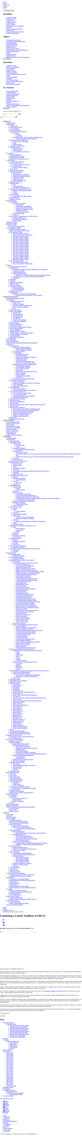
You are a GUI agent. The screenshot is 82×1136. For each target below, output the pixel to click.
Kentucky (18, 659)
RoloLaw (8, 27)
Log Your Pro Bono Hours (16, 557)
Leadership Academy (21, 360)
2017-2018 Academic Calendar (21, 246)
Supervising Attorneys (15, 682)
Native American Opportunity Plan (25, 361)
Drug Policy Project (21, 586)
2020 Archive (9, 1061)
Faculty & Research (8, 420)
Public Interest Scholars (22, 358)
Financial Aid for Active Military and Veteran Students (26, 409)
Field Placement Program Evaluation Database (21, 792)
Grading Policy (13, 881)
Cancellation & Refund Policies (21, 187)
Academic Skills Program (12, 94)
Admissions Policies (18, 179)
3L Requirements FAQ (18, 288)
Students (15, 522)
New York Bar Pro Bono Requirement (19, 732)
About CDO (9, 815)
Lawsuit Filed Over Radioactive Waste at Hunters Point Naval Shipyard (31, 471)
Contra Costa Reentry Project (23, 581)
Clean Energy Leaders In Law (23, 577)
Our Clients (19, 482)
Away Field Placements (16, 781)
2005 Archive (9, 1083)
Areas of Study (10, 124)
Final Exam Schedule (11, 77)
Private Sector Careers (15, 824)
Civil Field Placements (15, 778)
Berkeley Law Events (11, 45)
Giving (5, 6)
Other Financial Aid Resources (17, 407)
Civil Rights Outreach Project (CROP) (25, 631)
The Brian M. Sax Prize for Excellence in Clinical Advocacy (25, 548)
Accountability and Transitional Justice (26, 495)
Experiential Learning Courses (14, 735)
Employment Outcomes (12, 900)
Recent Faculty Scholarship (13, 427)
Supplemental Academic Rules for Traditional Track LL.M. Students (30, 269)
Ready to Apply (17, 302)
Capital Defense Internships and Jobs (25, 449)
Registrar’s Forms (14, 283)
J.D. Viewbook (16, 318)
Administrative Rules (15, 789)
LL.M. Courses (13, 169)
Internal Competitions (15, 742)
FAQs (14, 308)
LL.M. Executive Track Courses (21, 164)
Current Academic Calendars (17, 161)
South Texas (19, 667)
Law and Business (14, 128)
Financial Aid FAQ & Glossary (17, 398)
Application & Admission (16, 171)
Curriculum (16, 133)
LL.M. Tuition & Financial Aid (17, 380)
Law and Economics (15, 147)
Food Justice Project (21, 591)
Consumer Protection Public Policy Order (26, 580)
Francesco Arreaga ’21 (18, 720)
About (14, 527)
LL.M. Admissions (11, 338)
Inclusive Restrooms (11, 106)
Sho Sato (12, 1048)
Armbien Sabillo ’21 (18, 722)
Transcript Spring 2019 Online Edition (19, 1031)
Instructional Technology (12, 51)
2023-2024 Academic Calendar (21, 237)
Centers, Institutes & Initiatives (14, 435)
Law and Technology (15, 130)
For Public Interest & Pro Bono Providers (20, 733)
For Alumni (9, 889)
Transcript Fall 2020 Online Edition (19, 1027)
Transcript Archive (11, 1024)
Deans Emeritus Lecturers (12, 426)
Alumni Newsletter (11, 1085)
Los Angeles (19, 663)
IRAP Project (16, 689)
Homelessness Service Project (23, 597)
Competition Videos (15, 771)
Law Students (13, 795)
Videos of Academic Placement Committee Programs (23, 899)
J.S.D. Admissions (11, 340)
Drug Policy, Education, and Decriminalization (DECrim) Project (29, 698)
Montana (18, 664)
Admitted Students (14, 183)
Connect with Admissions (16, 311)
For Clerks (15, 866)
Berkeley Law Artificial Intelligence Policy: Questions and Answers (33, 275)
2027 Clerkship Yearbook (22, 861)
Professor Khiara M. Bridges (20, 726)
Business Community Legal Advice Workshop (27, 573)
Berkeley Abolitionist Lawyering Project (26, 627)
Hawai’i (18, 657)
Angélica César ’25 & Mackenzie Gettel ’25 (24, 692)
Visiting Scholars (17, 150)
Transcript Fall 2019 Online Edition (19, 1029)
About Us (15, 476)
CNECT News (16, 677)
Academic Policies (11, 92)
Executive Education (11, 223)
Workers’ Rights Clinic (22, 620)
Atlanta (18, 653)
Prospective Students (18, 148)
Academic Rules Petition (19, 272)
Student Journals (10, 96)
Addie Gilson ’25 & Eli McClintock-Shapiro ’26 (25, 695)
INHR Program (17, 784)
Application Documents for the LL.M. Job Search (22, 874)
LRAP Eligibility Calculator (23, 367)
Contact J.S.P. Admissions (19, 321)
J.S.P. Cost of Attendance (19, 388)
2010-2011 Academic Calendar (21, 256)
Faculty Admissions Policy (16, 328)
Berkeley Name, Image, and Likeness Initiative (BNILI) (30, 571)
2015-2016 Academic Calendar (21, 249)
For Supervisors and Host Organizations (20, 787)
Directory (6, 108)
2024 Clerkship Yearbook (22, 857)
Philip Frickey (13, 1044)
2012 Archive (9, 1073)
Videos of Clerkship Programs (20, 864)
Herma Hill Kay (14, 1045)
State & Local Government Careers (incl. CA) (24, 848)
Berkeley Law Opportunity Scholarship (26, 357)
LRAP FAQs (19, 377)
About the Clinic (17, 443)
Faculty (15, 143)
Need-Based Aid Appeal (22, 354)
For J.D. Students (10, 818)
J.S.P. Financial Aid (14, 387)
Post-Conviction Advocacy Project (24, 611)
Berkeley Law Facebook (12, 67)
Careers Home (10, 814)
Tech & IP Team (17, 768)
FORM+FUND (17, 799)
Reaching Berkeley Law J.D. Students (19, 886)
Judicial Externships (15, 776)
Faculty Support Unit (11, 44)
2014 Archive (9, 1070)
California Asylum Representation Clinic (26, 574)
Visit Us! (15, 192)
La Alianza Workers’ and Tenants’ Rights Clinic (28, 601)
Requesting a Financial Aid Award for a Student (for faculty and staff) (27, 404)
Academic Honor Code (19, 270)
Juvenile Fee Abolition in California (25, 518)
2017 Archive (9, 1065)
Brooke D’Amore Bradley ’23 (20, 705)
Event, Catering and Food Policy (14, 29)
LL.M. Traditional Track (16, 166)
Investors (12, 802)
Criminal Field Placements (16, 779)
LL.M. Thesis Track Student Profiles (22, 196)
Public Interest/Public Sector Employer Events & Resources (31, 833)
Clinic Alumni (19, 530)
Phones (8, 53)
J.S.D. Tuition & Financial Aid (17, 391)
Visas (14, 184)
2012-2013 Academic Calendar (21, 253)
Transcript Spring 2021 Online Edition (19, 1025)
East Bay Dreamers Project (23, 587)
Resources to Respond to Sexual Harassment (17, 57)
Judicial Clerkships (14, 851)
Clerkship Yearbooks (18, 856)
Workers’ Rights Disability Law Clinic (25, 647)
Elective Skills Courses (15, 738)
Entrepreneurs (13, 797)
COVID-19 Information (12, 33)
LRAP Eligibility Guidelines (23, 365)
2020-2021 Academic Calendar (21, 242)
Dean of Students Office (12, 91)
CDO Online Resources (16, 894)
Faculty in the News (11, 432)
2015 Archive (9, 1068)
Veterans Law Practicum (12, 804)
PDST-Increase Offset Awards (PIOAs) (26, 363)
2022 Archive (9, 1058)
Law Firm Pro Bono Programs (17, 731)
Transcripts (12, 281)
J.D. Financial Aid (11, 68)
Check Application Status (19, 180)
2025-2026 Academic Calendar (21, 233)
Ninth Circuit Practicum (12, 805)
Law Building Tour (18, 317)
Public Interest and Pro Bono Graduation (26, 138)
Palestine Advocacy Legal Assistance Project (27, 607)
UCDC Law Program (18, 785)
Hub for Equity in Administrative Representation (28, 675)
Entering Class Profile (15, 309)
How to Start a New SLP (19, 623)
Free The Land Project (21, 636)
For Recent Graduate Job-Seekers (18, 890)
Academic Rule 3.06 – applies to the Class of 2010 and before (28, 276)
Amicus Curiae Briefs (21, 452)
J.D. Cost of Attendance (19, 351)
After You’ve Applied (18, 304)
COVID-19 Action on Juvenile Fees (25, 517)
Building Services (10, 55)
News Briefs (9, 1084)
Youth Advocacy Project (22, 621)
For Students (7, 58)
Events (5, 3)
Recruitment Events (18, 315)
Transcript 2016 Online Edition (17, 1037)
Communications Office (9, 1090)
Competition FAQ (20, 756)
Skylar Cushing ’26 (18, 693)
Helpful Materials (20, 749)
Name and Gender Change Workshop (25, 604)
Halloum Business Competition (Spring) (23, 759)
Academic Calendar (11, 17)
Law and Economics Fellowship (21, 151)
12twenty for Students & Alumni (14, 904)
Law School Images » (8, 1096)
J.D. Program (9, 153)
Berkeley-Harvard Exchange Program (19, 158)
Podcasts (5, 1038)
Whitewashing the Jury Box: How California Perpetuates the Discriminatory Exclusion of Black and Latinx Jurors (45, 456)
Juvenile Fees (16, 515)
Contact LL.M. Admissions (20, 320)
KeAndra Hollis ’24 (18, 710)
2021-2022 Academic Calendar (21, 240)
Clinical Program (10, 439)
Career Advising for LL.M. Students (15, 873)
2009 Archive (9, 1077)
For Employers (10, 877)
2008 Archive (9, 1078)
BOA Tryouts (16, 764)
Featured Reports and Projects (23, 494)
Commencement (10, 98)
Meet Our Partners (14, 197)
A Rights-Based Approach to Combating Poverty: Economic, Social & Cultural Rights (38, 498)
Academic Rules (10, 23)
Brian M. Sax (16, 550)
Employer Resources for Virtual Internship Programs (23, 887)
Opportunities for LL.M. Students (18, 680)
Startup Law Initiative (21, 616)
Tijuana (18, 669)
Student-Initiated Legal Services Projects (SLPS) (22, 560)
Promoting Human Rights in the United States (27, 497)
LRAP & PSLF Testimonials (23, 375)
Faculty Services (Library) (13, 48)
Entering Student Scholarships (23, 348)
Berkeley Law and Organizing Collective (26, 570)
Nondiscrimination (8, 1128)
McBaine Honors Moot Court (20, 745)
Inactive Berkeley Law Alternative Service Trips (25, 662)
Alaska (18, 652)
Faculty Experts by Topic (12, 423)
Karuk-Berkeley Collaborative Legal (25, 639)
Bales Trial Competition (19, 761)
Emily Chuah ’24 (17, 708)
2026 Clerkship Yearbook (22, 860)
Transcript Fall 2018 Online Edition (19, 1032)
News (4, 2)
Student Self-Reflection (22, 504)
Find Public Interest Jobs (19, 834)
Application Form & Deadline (23, 206)
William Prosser (14, 1047)
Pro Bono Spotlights (15, 683)
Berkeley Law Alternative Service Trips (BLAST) (22, 649)
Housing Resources (18, 186)
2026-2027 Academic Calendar (17, 229)
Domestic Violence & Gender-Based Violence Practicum (20, 807)
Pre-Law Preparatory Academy (21, 307)
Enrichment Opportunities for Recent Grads (21, 892)
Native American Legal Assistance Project (26, 606)
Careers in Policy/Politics (19, 850)
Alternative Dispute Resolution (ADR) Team (24, 765)
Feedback (5, 1122)
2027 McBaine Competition (23, 746)
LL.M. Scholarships (18, 384)
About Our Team (14, 406)
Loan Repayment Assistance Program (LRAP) (24, 364)
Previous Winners (20, 758)
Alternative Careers (14, 870)
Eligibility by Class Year (16, 741)
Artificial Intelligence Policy (20, 273)
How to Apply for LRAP (22, 368)
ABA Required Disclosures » (17, 337)
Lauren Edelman (14, 1042)
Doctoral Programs (11, 200)
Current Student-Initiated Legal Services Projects (25, 563)
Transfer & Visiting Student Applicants (22, 305)
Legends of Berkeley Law (13, 1041)
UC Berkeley (6, 1131)
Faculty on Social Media (12, 430)
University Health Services (13, 104)
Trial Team (15, 769)
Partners (18, 531)
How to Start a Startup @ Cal (20, 798)
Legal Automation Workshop (23, 640)
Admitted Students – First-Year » (18, 331)
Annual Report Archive (19, 547)
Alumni (5, 7)
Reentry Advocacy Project (22, 644)
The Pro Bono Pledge (15, 554)
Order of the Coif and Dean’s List (18, 266)
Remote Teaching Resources (13, 40)
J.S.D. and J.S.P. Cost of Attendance (22, 393)
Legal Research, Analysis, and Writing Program (22, 736)
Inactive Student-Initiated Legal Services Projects (25, 624)
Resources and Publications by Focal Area (23, 501)
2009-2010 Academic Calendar (21, 258)
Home (4, 907)
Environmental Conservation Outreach (25, 588)
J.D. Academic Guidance (16, 286)
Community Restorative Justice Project (26, 633)
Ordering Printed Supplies (16, 1094)
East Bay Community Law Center (18, 461)
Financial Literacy (14, 403)
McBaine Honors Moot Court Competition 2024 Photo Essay (31, 753)
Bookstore (9, 99)
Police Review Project (21, 609)
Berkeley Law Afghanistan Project (21, 672)
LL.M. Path (19, 136)
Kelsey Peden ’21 (17, 723)
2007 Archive (9, 1080)
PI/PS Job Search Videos (22, 840)
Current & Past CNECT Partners (21, 673)
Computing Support (11, 43)
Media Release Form (11, 1091)
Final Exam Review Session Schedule (16, 74)
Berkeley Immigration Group (23, 567)
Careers (6, 812)
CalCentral (9, 78)
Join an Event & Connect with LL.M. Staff (20, 189)
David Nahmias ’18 (18, 690)
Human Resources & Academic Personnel (17, 50)
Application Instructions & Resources (22, 853)
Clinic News (16, 458)
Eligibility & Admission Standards (21, 176)
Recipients (15, 551)
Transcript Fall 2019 (8, 910)
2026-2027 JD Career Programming (19, 821)
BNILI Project (16, 686)
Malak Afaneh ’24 (17, 709)
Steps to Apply (16, 173)
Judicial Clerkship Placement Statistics (19, 903)
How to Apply (16, 561)
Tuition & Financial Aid (16, 181)
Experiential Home (11, 438)
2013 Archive (9, 1071)
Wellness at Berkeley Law (13, 101)
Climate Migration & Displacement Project (27, 578)
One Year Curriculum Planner (17, 226)
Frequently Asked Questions (17, 791)
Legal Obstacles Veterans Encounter (25, 603)
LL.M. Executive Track (16, 163)
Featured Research (11, 433)
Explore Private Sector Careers (20, 826)
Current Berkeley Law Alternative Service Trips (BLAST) (27, 650)
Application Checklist (18, 177)
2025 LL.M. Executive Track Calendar (23, 235)
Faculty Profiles (10, 70)
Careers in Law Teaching (12, 896)
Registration (13, 279)
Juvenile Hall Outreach (22, 637)
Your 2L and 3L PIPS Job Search (24, 837)
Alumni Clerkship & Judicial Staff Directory (24, 854)
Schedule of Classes (11, 21)
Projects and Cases (17, 451)
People (14, 509)
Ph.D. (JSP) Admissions (12, 341)
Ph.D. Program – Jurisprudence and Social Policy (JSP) (24, 216)
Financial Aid (9, 344)
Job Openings (6, 1119)
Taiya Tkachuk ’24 (17, 706)
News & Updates (20, 374)
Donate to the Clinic (18, 459)
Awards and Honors (11, 429)
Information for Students (19, 448)
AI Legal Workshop (21, 626)
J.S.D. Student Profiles (18, 213)
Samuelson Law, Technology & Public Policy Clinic (23, 525)
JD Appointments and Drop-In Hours (19, 823)
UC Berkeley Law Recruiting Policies (19, 879)
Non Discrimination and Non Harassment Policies (22, 880)
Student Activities (17, 144)
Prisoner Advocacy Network (23, 643)
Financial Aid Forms (15, 400)
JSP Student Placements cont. (20, 219)
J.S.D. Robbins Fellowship (19, 394)
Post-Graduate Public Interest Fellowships (26, 838)
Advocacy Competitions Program (14, 739)
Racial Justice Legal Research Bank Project (27, 676)
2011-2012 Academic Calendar (21, 255)
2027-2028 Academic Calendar (21, 262)
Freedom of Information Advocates (25, 594)
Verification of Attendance (16, 282)
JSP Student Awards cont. (19, 217)
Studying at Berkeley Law (16, 324)
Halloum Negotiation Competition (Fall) (23, 755)
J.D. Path (18, 134)
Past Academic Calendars (16, 232)
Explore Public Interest (18, 831)
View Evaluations (10, 24)
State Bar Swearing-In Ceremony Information (24, 293)
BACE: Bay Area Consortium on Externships (24, 788)
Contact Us (15, 193)
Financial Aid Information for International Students (26, 410)
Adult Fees (15, 520)
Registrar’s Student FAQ (16, 291)
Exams (8, 75)
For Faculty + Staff (8, 10)
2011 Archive (9, 1074)
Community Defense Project (23, 634)
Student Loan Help (21, 373)
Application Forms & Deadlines (21, 174)
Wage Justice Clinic (21, 646)
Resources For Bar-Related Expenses (22, 413)
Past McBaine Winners (22, 751)
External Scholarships (21, 355)
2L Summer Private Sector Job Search (25, 828)
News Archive (6, 1051)
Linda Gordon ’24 (17, 685)
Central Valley (19, 654)
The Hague (15, 782)
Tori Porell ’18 (16, 696)
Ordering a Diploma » (15, 285)
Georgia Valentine (20, 511)
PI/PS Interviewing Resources (23, 836)
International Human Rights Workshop (26, 598)
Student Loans (13, 417)
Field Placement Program (12, 772)
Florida (18, 656)
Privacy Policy (7, 1129)
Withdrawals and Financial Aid (20, 416)
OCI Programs (13, 869)
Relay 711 (5, 1127)
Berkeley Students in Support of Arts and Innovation (29, 630)
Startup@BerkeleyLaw (12, 794)
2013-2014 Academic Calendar (21, 252)
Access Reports (17, 537)
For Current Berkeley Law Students (19, 334)
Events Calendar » (17, 220)
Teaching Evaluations (11, 72)
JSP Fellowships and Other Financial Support (24, 390)
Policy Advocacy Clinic (16, 507)
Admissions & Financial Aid (10, 296)
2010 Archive (9, 1075)
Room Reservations (11, 54)
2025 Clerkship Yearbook (22, 859)
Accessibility (6, 1125)
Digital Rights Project (21, 583)
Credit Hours (16, 278)
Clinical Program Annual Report (18, 545)
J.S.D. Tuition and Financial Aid (24, 207)
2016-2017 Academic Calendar (21, 247)
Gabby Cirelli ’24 (17, 703)
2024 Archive (9, 1055)
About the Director (14, 808)
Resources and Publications (20, 514)
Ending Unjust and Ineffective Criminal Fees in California (30, 521)
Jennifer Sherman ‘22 (18, 725)
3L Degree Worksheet (18, 289)
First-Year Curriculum (15, 154)
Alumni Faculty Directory (16, 897)
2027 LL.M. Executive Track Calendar (23, 263)
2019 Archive (9, 1063)
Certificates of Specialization (17, 170)
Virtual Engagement (18, 314)
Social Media (6, 1088)
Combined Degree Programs (17, 157)
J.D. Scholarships (17, 353)
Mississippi (19, 666)
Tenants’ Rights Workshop (22, 619)
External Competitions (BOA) (17, 762)
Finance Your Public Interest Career (22, 841)
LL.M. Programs (10, 160)
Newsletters (16, 472)
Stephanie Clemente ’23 (19, 719)
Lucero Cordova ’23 (18, 713)
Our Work (15, 481)
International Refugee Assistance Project (26, 600)
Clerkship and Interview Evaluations (22, 863)
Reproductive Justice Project (23, 614)
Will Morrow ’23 (17, 718)
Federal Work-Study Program (17, 419)
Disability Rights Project (22, 584)
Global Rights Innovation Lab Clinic (19, 475)
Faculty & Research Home (13, 422)
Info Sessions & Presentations (17, 401)
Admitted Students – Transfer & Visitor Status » (22, 332)
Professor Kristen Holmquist (20, 728)
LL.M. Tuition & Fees (18, 381)
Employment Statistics (15, 902)
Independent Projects (15, 679)
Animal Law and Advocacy (23, 564)
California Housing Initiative (23, 575)
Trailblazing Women (8, 1087)
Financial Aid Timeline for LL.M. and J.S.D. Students (26, 383)
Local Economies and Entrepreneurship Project (28, 642)
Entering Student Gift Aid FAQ (24, 350)
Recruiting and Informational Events (22, 190)
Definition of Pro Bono (19, 555)
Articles (5, 909)
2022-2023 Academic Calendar (21, 239)
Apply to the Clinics (15, 441)
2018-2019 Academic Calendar (21, 245)
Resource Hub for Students (13, 84)
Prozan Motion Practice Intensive (21, 743)
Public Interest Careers (15, 830)
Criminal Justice (14, 125)
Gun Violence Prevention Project (24, 596)
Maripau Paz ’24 (17, 712)
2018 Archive (9, 1064)
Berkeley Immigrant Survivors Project (25, 568)
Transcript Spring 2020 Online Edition (19, 1028)
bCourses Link (10, 20)
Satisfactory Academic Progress (21, 414)
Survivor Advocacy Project (23, 617)
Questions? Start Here (15, 199)
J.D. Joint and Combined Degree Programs (24, 378)
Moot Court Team (17, 766)
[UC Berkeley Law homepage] (6, 1098)
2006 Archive (9, 1081)
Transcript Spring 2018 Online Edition (19, 1034)
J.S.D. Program (13, 202)
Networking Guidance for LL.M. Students (20, 876)
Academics (6, 121)
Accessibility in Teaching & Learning (15, 41)
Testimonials (13, 774)
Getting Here (6, 1117)
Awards (12, 729)
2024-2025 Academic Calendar (21, 236)
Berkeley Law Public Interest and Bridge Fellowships (29, 844)
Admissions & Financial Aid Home (15, 298)
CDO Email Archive (15, 871)
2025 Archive (9, 1054)
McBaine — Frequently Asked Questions (26, 748)
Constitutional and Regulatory (17, 146)
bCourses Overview (11, 19)
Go (19, 114)
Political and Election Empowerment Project (27, 610)
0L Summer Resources (15, 820)
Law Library (6, 5)
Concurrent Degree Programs (17, 156)
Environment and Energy (16, 127)
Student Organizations (12, 95)
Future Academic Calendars (17, 260)
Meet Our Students (14, 194)
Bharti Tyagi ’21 (17, 715)
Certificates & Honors (11, 222)
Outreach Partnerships (15, 330)
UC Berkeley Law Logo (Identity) (15, 26)
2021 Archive (9, 1060)
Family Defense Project (22, 590)
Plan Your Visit (16, 312)
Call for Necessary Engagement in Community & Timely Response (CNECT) (29, 670)
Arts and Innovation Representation (25, 565)
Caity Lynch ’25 (17, 699)
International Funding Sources (20, 386)
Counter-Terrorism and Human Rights (25, 499)
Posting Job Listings (15, 883)
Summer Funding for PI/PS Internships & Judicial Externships (31, 843)
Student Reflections (21, 479)
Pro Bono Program (11, 553)
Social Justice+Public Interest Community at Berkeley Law (28, 137)
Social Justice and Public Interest (18, 131)
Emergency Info (10, 30)
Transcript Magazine (8, 1022)
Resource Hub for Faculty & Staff (15, 31)
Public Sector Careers (15, 846)
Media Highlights (7, 1050)
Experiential (7, 436)
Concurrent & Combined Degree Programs (20, 327)
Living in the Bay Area (15, 325)
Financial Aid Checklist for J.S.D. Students (24, 396)
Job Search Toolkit (11, 817)
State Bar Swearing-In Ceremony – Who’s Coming (29, 295)
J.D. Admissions (10, 299)
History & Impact (14, 811)
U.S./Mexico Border (21, 660)
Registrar (8, 102)
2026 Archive (9, 1052)
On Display (6, 1040)
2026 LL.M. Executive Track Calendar (19, 230)
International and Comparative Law (19, 140)
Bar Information (14, 292)
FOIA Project (16, 687)
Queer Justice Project (21, 613)
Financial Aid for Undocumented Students (23, 411)
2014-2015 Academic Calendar (21, 250)
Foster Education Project (22, 593)
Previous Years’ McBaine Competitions (26, 752)
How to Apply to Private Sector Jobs (22, 827)
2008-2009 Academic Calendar (21, 259)
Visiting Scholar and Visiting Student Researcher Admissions (21, 342)
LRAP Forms (19, 370)
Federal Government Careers (20, 847)
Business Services (10, 47)
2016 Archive (9, 1067)
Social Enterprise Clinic (16, 538)
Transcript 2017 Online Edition (17, 1035)
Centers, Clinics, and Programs (20, 141)
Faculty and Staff (20, 445)
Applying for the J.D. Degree (17, 301)
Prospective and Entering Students (21, 347)
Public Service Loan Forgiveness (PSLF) (26, 371)
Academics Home (10, 123)
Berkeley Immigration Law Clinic (24, 629)
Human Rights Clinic (15, 485)
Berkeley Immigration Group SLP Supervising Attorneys (27, 700)
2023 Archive (9, 1057)
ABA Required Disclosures (10, 1121)
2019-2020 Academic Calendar (21, 243)
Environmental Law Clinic (16, 462)
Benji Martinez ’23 (17, 716)
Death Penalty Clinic (15, 442)
